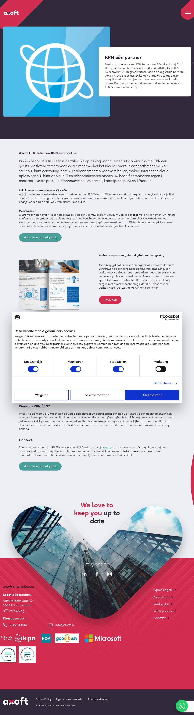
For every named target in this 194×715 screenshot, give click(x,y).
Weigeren (41, 395)
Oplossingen (163, 590)
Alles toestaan (152, 395)
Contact (160, 618)
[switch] (75, 369)
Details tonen (163, 383)
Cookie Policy (43, 699)
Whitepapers (163, 611)
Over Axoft (161, 597)
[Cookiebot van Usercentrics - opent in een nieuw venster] (162, 317)
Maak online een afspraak (40, 237)
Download (110, 300)
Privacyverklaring (98, 699)
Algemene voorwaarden (70, 699)
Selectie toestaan (97, 395)
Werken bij (161, 604)
